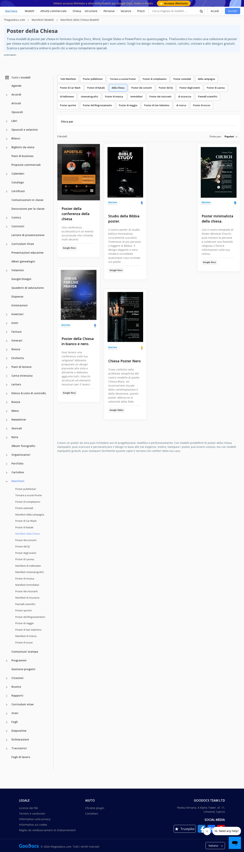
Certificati (18, 191)
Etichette (17, 358)
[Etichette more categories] (7, 358)
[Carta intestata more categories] (7, 376)
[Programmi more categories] (7, 661)
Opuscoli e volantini (24, 129)
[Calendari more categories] (7, 174)
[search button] (201, 11)
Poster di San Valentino (28, 629)
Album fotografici (23, 446)
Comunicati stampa (24, 651)
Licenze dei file (28, 808)
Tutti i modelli (20, 77)
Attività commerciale (53, 11)
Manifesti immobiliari (27, 585)
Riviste (15, 349)
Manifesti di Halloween (28, 565)
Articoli (16, 103)
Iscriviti (232, 11)
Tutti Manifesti (68, 79)
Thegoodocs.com (15, 20)
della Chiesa (118, 87)
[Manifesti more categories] (7, 481)
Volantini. (17, 270)
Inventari (17, 314)
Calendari (17, 173)
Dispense (17, 296)
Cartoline (17, 472)
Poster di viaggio (24, 623)
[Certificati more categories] (7, 191)
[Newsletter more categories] (7, 420)
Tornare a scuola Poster (28, 495)
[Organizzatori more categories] (7, 455)
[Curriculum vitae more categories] (7, 705)
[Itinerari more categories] (7, 341)
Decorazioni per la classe (27, 208)
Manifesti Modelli (43, 20)
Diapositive (18, 730)
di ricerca (181, 105)
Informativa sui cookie (33, 824)
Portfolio (17, 463)
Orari (14, 713)
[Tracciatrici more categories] (7, 749)
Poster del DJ (22, 546)
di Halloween (67, 96)
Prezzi (141, 11)
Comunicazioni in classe (27, 200)
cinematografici (89, 96)
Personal (109, 11)
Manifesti (17, 481)
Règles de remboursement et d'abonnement (47, 830)
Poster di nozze (24, 642)
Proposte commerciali (26, 165)
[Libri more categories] (7, 121)
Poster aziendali (24, 508)
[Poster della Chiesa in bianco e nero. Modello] (78, 299)
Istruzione (91, 11)
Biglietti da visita (22, 147)
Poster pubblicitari (25, 489)
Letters (16, 384)
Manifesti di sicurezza (27, 597)
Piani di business (22, 156)
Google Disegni (21, 279)
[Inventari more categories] (7, 314)
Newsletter (18, 419)
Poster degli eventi (25, 553)
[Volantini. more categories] (7, 270)
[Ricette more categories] (7, 687)
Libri (14, 121)
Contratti (17, 226)
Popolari (229, 136)
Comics (16, 217)
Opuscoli (17, 112)
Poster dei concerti (25, 540)
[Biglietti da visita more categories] (7, 147)
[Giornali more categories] (7, 429)
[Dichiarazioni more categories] (7, 740)
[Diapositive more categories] (7, 731)
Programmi (18, 660)
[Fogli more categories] (7, 722)
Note (14, 437)
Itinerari (16, 340)
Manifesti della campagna (29, 514)
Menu (15, 411)
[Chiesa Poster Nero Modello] (125, 321)
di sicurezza (184, 96)
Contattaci (91, 813)
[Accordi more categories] (7, 95)
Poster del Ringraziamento (30, 617)
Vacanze (126, 11)
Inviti (14, 323)
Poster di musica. (25, 578)
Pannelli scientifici (25, 604)
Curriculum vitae (22, 704)
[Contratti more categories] (7, 227)
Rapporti (17, 695)
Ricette (16, 687)
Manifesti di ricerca (25, 636)
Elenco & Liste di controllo (28, 393)
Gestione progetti (23, 669)
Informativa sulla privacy (35, 819)
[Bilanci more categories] (7, 139)
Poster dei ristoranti (26, 591)
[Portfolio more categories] (7, 464)
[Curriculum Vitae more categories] (7, 244)
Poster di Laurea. (24, 559)
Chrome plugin (94, 808)
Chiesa (77, 11)
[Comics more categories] (7, 218)
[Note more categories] (7, 437)
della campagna (206, 79)
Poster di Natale (24, 527)
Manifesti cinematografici (29, 572)
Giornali (16, 428)
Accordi (16, 94)
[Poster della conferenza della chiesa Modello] (78, 172)
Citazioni (17, 678)
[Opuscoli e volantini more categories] (7, 130)
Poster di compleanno (27, 501)
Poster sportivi (23, 610)
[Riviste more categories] (7, 350)
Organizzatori (20, 454)
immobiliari (136, 96)
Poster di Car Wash (26, 521)
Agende (16, 85)
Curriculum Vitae (22, 244)
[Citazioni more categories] (7, 678)
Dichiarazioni (20, 739)
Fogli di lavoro (20, 757)
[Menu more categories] (7, 411)
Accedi (215, 11)
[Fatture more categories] (7, 332)
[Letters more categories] (7, 385)
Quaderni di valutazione (27, 288)
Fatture (16, 331)
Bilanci (15, 138)
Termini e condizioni (32, 813)
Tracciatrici (19, 748)
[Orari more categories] (7, 713)
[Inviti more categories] (7, 323)
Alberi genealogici (23, 261)
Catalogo (17, 182)
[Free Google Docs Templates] (11, 11)
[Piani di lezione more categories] (7, 367)
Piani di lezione (21, 367)
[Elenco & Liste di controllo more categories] (7, 393)
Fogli (14, 722)
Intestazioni (19, 305)
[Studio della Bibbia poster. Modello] (125, 176)
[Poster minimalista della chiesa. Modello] (218, 176)
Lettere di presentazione (27, 235)
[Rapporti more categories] (7, 696)
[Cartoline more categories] (7, 473)
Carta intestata (22, 375)
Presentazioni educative (27, 252)
